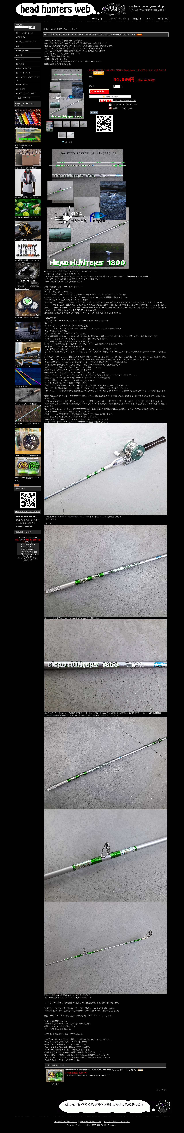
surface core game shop (146, 6)
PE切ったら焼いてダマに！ (26, 127)
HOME (46, 29)
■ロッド (19, 55)
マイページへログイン (117, 19)
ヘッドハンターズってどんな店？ (117, 1122)
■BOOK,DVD (20, 89)
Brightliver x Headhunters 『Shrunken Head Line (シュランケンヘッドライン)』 (101, 1070)
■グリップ (20, 60)
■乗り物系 (20, 64)
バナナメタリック (22, 386)
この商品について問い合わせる (125, 104)
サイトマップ (163, 19)
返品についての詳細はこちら (124, 101)
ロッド (73, 29)
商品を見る (55, 1084)
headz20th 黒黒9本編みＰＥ (28, 455)
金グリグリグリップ (22, 366)
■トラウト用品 (22, 85)
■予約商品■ (20, 37)
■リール (19, 46)
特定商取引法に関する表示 (90, 1122)
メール (149, 19)
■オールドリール (22, 51)
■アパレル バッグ (23, 73)
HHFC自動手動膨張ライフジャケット (26, 197)
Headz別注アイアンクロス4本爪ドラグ (27, 240)
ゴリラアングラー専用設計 (26, 404)
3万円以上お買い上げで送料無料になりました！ (147, 10)
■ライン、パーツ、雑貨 (25, 93)
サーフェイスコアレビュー (27, 512)
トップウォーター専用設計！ (27, 168)
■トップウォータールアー (26, 42)
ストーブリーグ (23, 98)
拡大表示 (68, 142)
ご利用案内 (136, 19)
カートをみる (97, 19)
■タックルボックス (23, 68)
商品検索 (20, 25)
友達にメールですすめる (122, 108)
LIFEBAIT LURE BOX (24, 526)
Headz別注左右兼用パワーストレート (27, 260)
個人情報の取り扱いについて (65, 1122)
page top (161, 1090)
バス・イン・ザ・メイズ (24, 340)
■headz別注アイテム (24, 33)
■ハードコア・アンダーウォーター (28, 78)
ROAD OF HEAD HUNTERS (26, 517)
